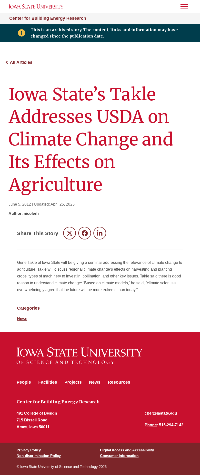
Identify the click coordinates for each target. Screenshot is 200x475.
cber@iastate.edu (161, 413)
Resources (119, 382)
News (22, 319)
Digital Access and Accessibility (127, 450)
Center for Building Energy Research (47, 18)
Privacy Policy (29, 450)
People (24, 382)
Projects (73, 382)
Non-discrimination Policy (39, 456)
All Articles (21, 62)
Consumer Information (119, 456)
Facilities (47, 382)
